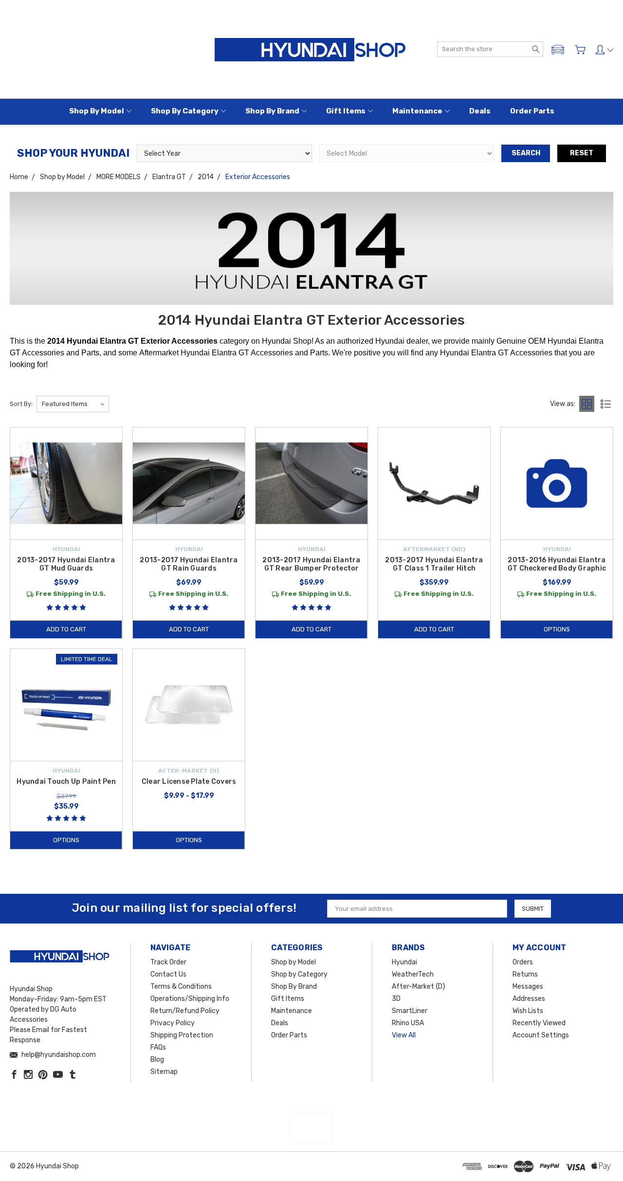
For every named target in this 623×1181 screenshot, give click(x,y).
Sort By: (21, 403)
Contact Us (168, 974)
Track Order (168, 962)
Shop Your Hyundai (73, 153)
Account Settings (541, 1035)
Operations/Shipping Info (189, 999)
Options (557, 629)
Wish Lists (528, 1011)
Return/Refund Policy (185, 1011)
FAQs (158, 1047)
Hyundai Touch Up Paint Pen (66, 781)
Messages (528, 986)
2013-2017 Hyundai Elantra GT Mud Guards (66, 564)
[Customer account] (604, 50)
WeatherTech (413, 974)
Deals (480, 111)
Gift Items (346, 111)
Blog (157, 1059)
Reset (581, 153)
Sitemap (164, 1072)
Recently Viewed (539, 1023)
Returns (525, 974)
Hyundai (404, 962)
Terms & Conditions (181, 986)
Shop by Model (96, 111)
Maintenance (417, 111)
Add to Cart (66, 629)
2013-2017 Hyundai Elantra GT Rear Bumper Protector (311, 564)
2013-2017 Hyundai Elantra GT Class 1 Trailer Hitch (434, 564)
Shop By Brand (272, 111)
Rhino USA (408, 1023)
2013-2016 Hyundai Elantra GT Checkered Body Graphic (557, 564)
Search (526, 153)
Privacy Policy (172, 1023)
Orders (523, 962)
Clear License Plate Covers (189, 781)
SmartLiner (409, 1011)
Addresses (529, 999)
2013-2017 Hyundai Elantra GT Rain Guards (189, 564)
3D (396, 999)
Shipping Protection (181, 1035)
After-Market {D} (418, 986)
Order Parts (532, 111)
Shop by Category (185, 111)
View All (404, 1035)
